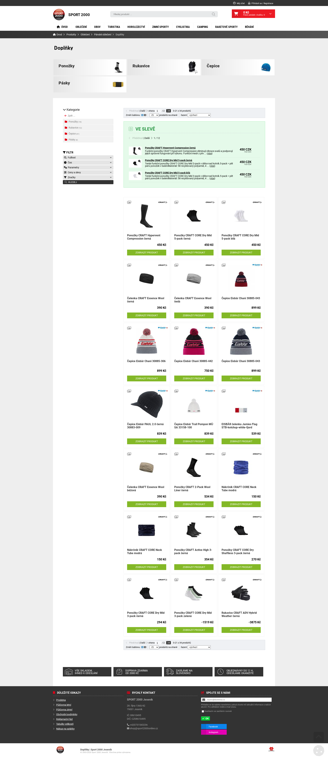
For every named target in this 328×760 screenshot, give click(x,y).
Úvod (59, 15)
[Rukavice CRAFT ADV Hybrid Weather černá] (241, 593)
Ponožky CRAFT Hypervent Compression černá (170, 147)
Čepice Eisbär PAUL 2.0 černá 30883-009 (145, 425)
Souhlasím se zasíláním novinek (218, 711)
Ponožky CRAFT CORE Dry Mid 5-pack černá (168, 160)
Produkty (71, 34)
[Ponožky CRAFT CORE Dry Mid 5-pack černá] (135, 166)
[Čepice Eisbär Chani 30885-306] (146, 341)
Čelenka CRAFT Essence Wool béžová (145, 488)
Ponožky (66, 66)
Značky (71, 177)
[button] (260, 3)
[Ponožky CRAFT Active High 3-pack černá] (193, 530)
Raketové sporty (226, 27)
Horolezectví (136, 27)
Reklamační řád (64, 719)
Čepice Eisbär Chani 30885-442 (193, 361)
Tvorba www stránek (271, 749)
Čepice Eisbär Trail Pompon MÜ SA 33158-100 (193, 425)
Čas (69, 162)
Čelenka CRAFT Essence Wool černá (145, 299)
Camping (202, 27)
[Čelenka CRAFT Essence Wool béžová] (146, 467)
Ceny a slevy (74, 172)
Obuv (97, 27)
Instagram (213, 732)
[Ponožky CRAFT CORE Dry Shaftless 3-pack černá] (241, 530)
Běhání (249, 27)
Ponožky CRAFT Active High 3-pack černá (193, 551)
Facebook (213, 726)
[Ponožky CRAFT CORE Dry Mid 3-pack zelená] (193, 593)
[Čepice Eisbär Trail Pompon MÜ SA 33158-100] (193, 404)
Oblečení (81, 27)
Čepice (213, 66)
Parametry (73, 167)
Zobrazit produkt (146, 252)
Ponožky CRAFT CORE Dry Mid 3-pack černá (146, 614)
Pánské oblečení (102, 34)
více (210, 153)
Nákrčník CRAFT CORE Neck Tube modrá (239, 488)
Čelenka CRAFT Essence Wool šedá (192, 299)
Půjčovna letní (63, 704)
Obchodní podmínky (66, 714)
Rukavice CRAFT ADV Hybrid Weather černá (239, 614)
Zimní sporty (160, 27)
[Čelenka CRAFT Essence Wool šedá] (193, 278)
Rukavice (141, 66)
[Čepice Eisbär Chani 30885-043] (241, 278)
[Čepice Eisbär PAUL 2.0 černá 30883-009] (146, 404)
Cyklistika (183, 27)
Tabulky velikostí (64, 723)
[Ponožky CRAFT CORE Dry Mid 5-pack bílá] (135, 179)
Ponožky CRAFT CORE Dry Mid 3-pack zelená (193, 614)
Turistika (114, 27)
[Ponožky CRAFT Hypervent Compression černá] (135, 154)
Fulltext (71, 157)
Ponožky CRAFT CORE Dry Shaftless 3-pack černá (238, 551)
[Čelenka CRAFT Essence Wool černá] (146, 278)
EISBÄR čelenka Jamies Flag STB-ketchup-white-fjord (239, 425)
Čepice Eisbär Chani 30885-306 (146, 361)
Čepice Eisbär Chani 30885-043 (241, 298)
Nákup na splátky (65, 728)
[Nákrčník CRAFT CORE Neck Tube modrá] (241, 467)
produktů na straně (168, 115)
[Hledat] (213, 14)
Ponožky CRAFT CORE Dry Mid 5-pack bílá (167, 172)
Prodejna (61, 700)
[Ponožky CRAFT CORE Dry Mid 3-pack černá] (146, 593)
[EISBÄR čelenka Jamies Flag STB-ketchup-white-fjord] (241, 404)
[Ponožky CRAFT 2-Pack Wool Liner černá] (193, 467)
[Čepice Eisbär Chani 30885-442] (193, 341)
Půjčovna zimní (64, 709)
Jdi (168, 111)
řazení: (184, 115)
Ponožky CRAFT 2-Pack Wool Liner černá (192, 488)
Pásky (64, 83)
